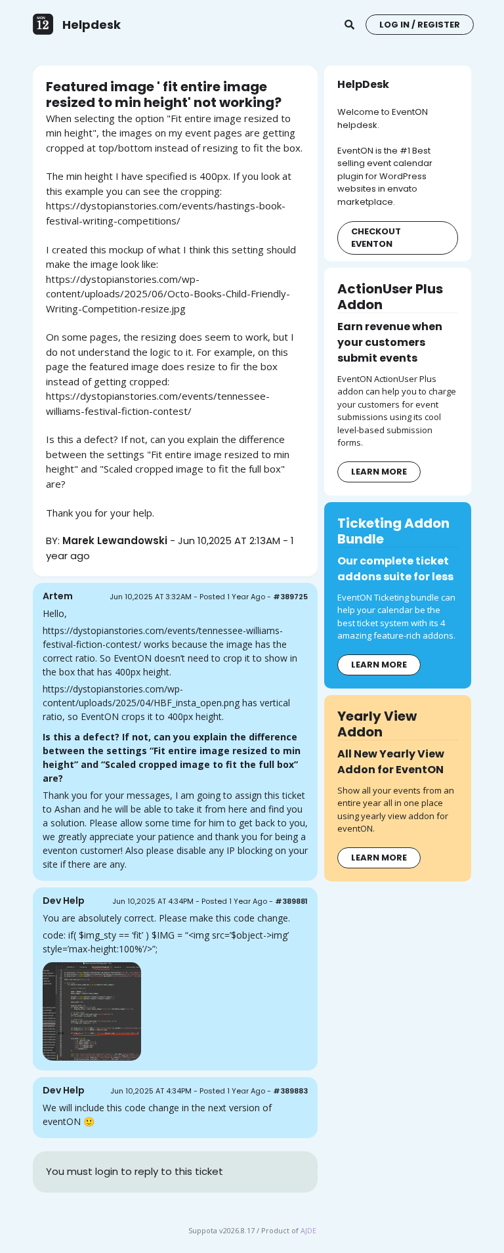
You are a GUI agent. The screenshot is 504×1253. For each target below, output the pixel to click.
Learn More (379, 471)
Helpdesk (91, 24)
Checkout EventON (376, 238)
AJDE (308, 1230)
